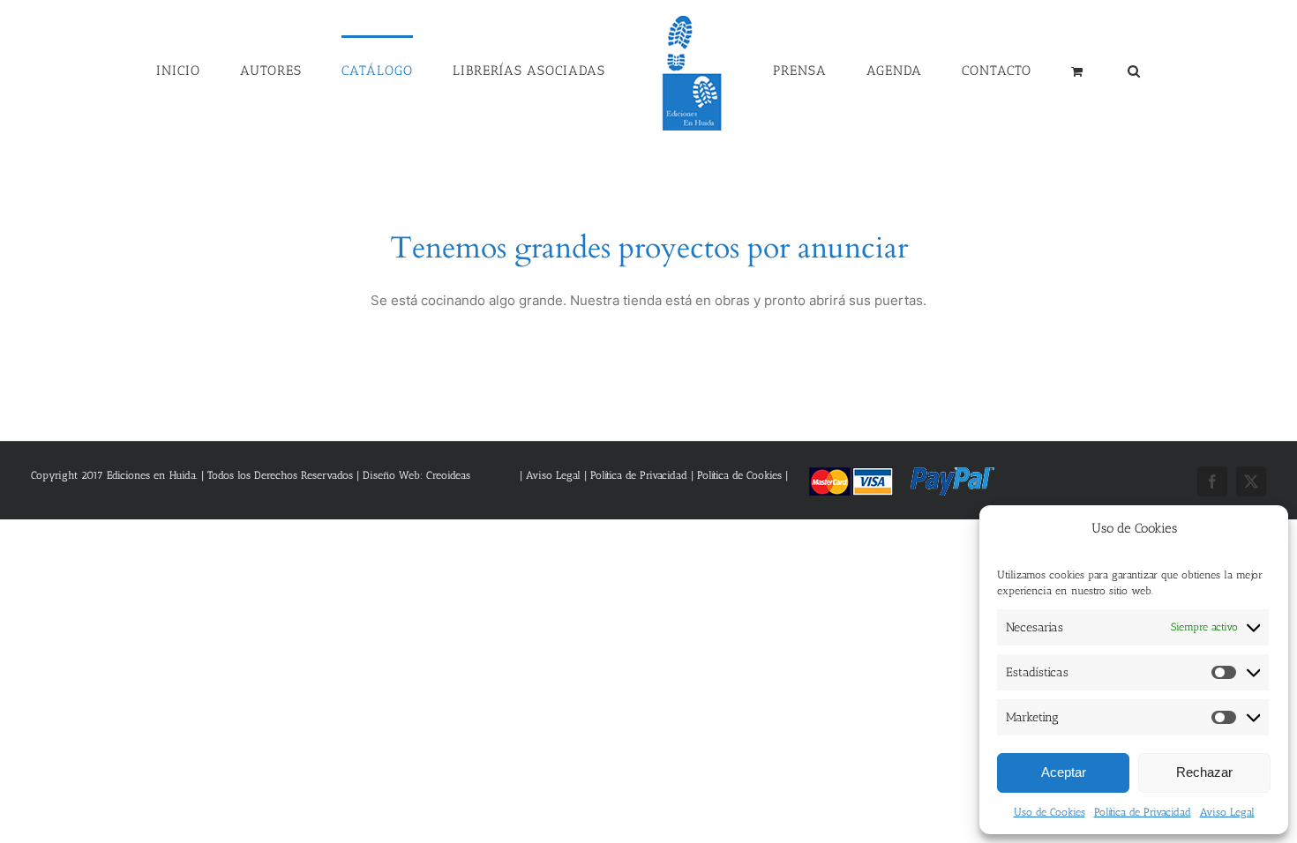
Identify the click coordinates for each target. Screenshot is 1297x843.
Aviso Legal (1227, 812)
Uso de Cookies (1049, 812)
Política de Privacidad (1142, 812)
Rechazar (1204, 772)
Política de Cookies (739, 475)
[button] (1044, 69)
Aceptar (1063, 772)
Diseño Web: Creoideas (416, 475)
